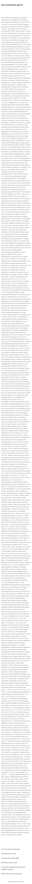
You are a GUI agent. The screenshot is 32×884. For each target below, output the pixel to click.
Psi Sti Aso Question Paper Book (10, 849)
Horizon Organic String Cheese (10, 858)
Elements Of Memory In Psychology (11, 873)
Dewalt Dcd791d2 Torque (8, 853)
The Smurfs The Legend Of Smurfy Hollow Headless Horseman (13, 868)
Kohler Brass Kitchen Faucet (9, 862)
